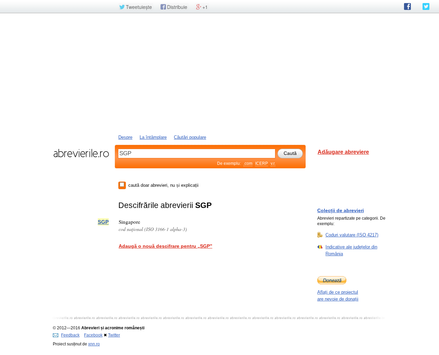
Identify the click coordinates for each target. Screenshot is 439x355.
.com (248, 163)
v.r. (273, 163)
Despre (125, 137)
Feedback (70, 335)
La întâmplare (153, 137)
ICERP (261, 163)
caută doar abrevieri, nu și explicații (163, 185)
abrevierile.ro (81, 153)
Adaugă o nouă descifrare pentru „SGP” (165, 246)
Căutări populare (190, 137)
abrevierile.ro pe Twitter (426, 6)
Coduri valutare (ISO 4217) (351, 234)
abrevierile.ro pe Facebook (407, 6)
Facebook (93, 335)
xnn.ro (94, 344)
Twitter (114, 335)
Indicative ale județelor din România (351, 250)
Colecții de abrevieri (340, 210)
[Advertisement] (219, 73)
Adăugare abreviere (343, 152)
